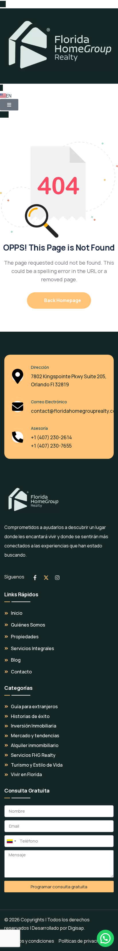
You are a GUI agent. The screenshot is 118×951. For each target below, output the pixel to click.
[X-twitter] (46, 578)
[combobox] (11, 841)
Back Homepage (62, 300)
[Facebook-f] (35, 578)
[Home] (33, 500)
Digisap (76, 928)
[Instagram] (57, 578)
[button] (105, 938)
